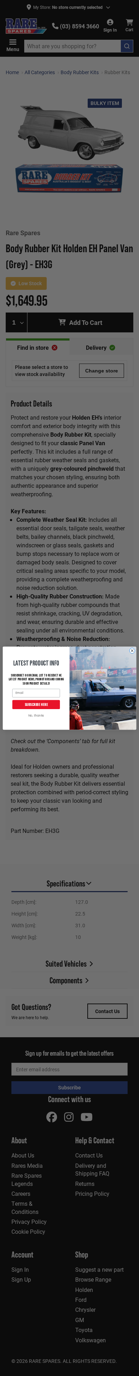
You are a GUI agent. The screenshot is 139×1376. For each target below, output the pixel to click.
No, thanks (36, 715)
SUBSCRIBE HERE (36, 704)
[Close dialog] (132, 650)
